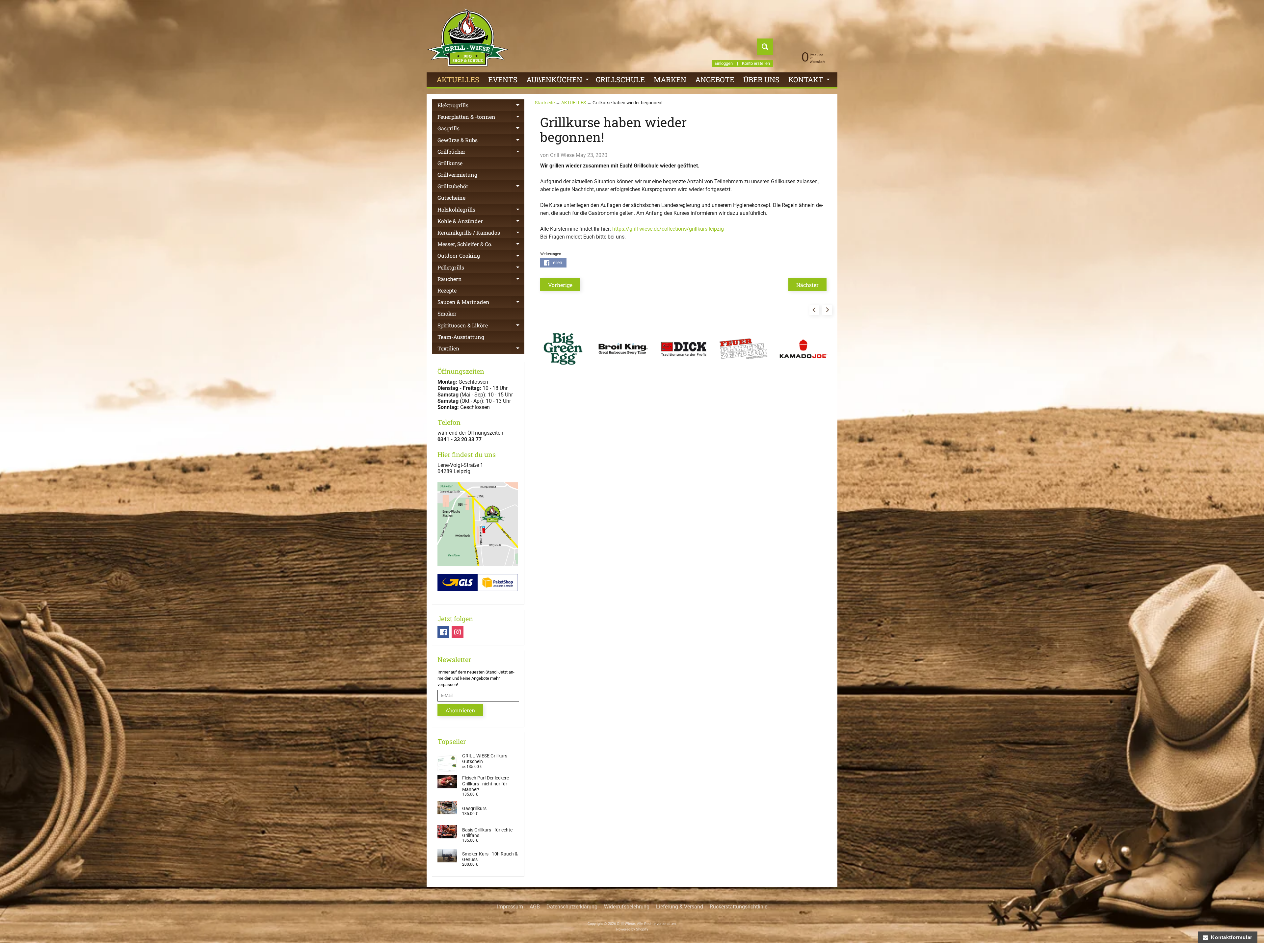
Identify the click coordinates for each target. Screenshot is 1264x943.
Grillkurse (449, 163)
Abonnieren (460, 710)
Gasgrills (480, 129)
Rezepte (447, 290)
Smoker (447, 313)
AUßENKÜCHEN (558, 81)
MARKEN (670, 79)
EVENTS (502, 79)
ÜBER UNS (761, 79)
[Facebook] (443, 632)
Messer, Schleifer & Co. (480, 245)
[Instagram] (457, 632)
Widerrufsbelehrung (626, 907)
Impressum (510, 907)
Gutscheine (451, 197)
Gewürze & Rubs (480, 141)
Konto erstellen (756, 64)
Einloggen (724, 64)
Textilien (480, 349)
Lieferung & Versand (679, 907)
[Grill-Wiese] (468, 37)
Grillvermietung (457, 174)
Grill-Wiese (626, 924)
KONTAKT (809, 81)
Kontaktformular (1230, 937)
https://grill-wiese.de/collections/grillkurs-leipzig (668, 229)
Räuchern (480, 280)
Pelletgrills (480, 268)
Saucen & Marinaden (480, 303)
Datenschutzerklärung (571, 907)
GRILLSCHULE (620, 79)
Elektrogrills (480, 106)
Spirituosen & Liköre (480, 326)
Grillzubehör (480, 187)
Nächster (807, 284)
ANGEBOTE (714, 79)
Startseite (545, 102)
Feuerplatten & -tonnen (480, 117)
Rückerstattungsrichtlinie (738, 907)
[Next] (827, 310)
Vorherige (560, 284)
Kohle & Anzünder (480, 222)
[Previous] (814, 310)
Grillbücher (480, 152)
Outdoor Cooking (480, 256)
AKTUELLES (457, 79)
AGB (535, 907)
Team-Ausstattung (460, 336)
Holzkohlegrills (480, 210)
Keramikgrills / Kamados (480, 233)
